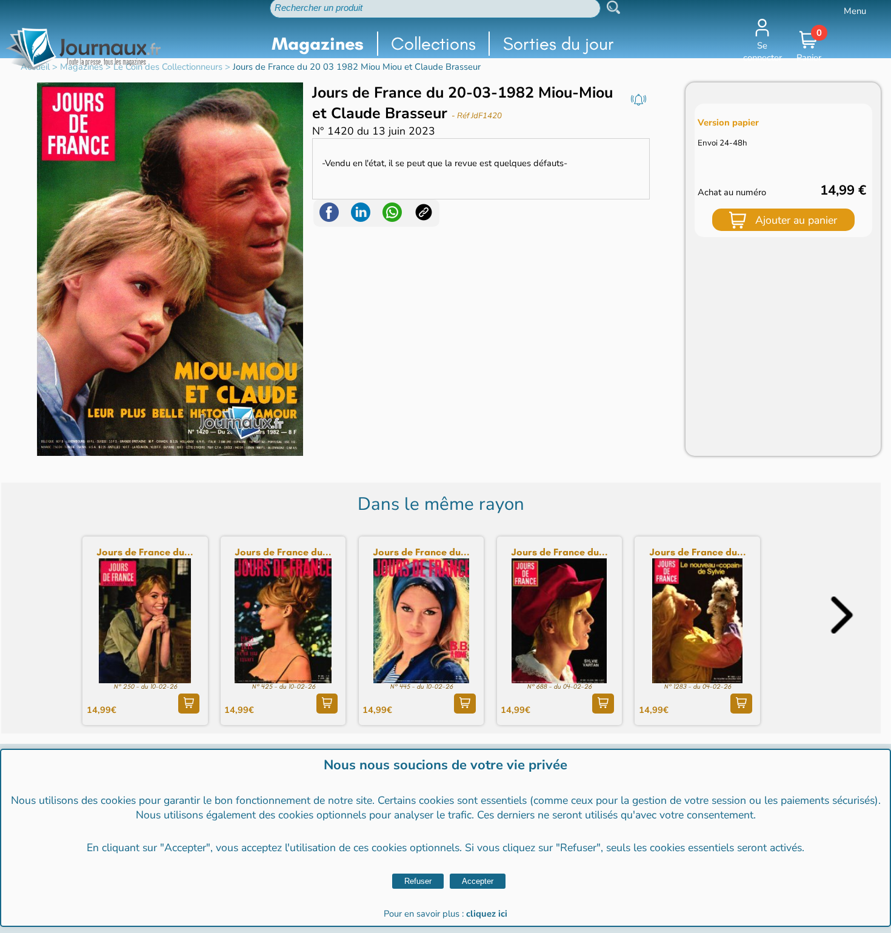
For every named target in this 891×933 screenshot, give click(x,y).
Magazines (318, 44)
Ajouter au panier (796, 220)
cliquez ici (486, 914)
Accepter (477, 881)
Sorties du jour (558, 44)
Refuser (418, 881)
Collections (433, 44)
